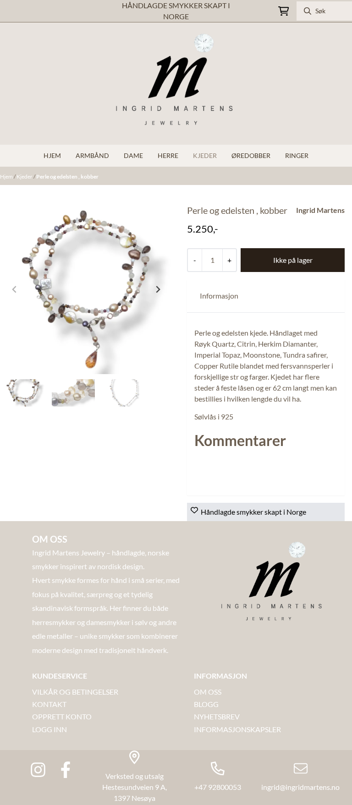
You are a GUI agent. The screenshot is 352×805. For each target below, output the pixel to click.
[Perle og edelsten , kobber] (86, 289)
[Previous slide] (14, 289)
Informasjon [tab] (219, 295)
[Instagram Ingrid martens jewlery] (38, 770)
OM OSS (207, 691)
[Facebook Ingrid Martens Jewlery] (65, 770)
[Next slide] (157, 289)
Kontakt (49, 704)
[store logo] (176, 83)
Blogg (206, 704)
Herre (168, 155)
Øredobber (250, 155)
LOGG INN (49, 729)
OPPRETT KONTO (62, 716)
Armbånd (92, 155)
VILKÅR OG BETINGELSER (75, 691)
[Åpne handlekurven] (283, 11)
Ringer (296, 155)
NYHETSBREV (217, 716)
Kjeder (205, 155)
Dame (133, 155)
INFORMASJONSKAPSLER (237, 729)
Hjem (7, 176)
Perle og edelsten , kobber (67, 176)
